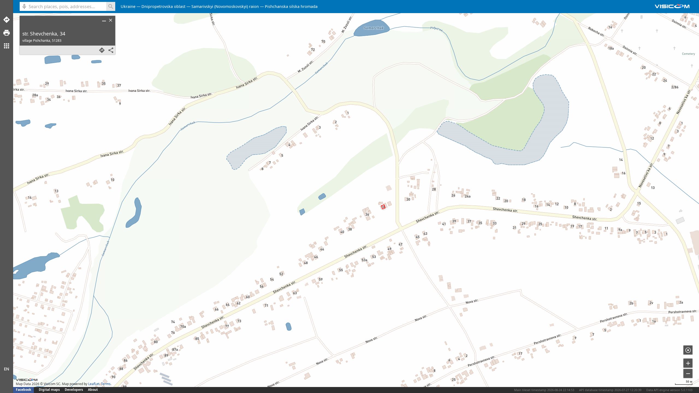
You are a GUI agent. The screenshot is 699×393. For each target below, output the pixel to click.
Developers (74, 389)
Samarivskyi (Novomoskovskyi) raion (225, 6)
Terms (106, 384)
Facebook (23, 389)
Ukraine (128, 6)
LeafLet (93, 384)
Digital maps (50, 389)
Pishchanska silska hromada (291, 6)
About (93, 389)
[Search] (110, 6)
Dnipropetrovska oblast (163, 6)
